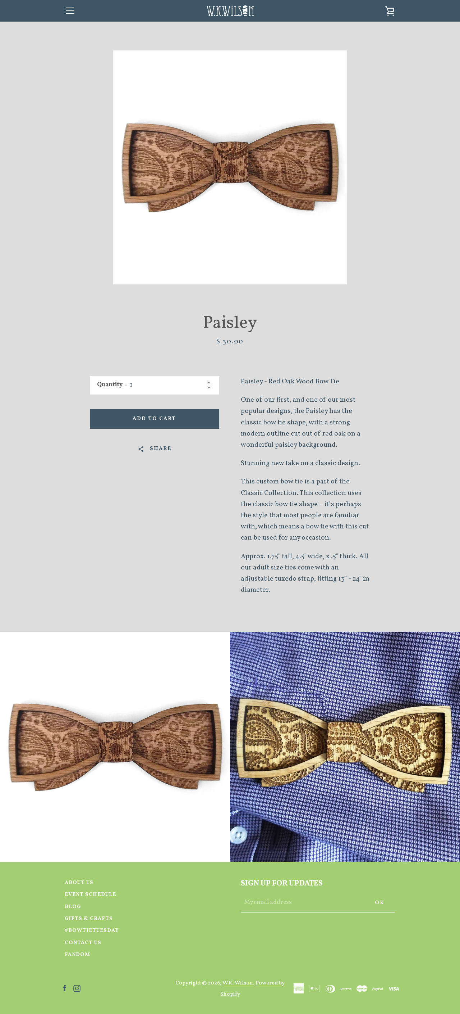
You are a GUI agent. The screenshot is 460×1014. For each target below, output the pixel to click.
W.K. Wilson (237, 983)
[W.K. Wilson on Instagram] (76, 988)
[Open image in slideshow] (230, 167)
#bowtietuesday (92, 930)
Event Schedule (90, 894)
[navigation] (70, 11)
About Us (79, 882)
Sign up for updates (282, 883)
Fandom (77, 954)
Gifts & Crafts (89, 918)
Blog (73, 906)
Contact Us (83, 942)
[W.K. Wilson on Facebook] (64, 988)
